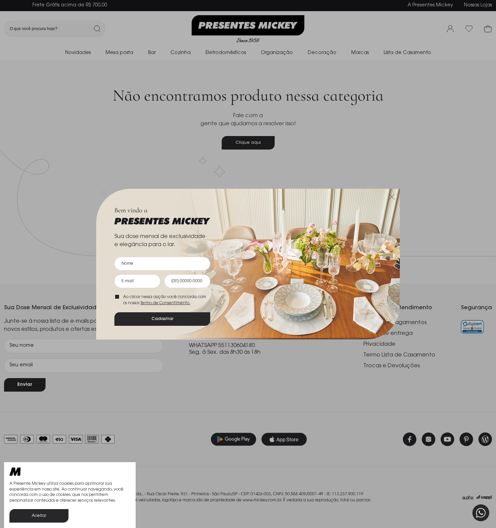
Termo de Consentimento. (165, 303)
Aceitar (39, 516)
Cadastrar (162, 319)
